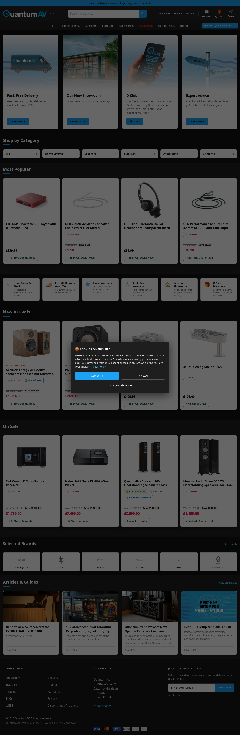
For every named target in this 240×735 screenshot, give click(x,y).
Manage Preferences (120, 385)
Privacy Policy (98, 366)
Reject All (143, 375)
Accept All (97, 375)
